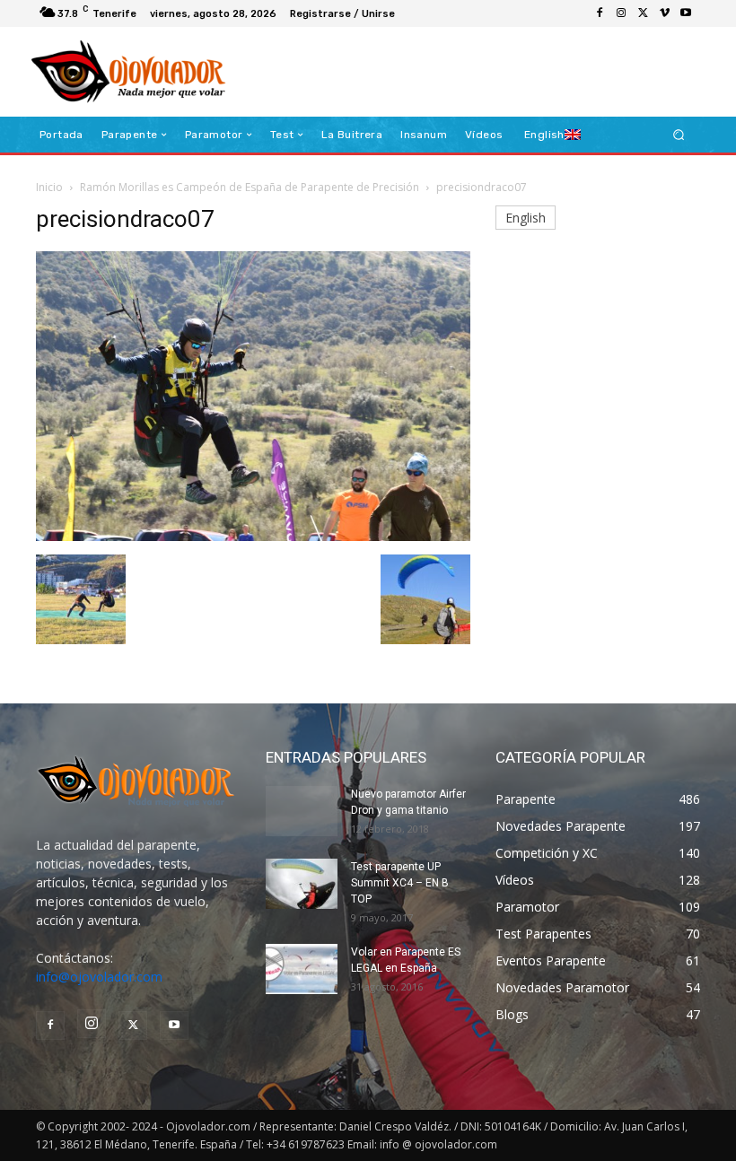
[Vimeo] (664, 13)
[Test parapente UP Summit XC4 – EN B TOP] (301, 884)
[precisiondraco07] (253, 536)
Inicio (49, 187)
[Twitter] (642, 13)
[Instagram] (621, 13)
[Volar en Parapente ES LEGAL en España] (301, 969)
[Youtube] (686, 13)
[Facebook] (599, 13)
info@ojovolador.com (99, 976)
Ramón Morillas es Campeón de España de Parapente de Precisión (249, 187)
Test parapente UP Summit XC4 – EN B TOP (400, 882)
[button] (679, 135)
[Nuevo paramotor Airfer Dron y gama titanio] (301, 811)
